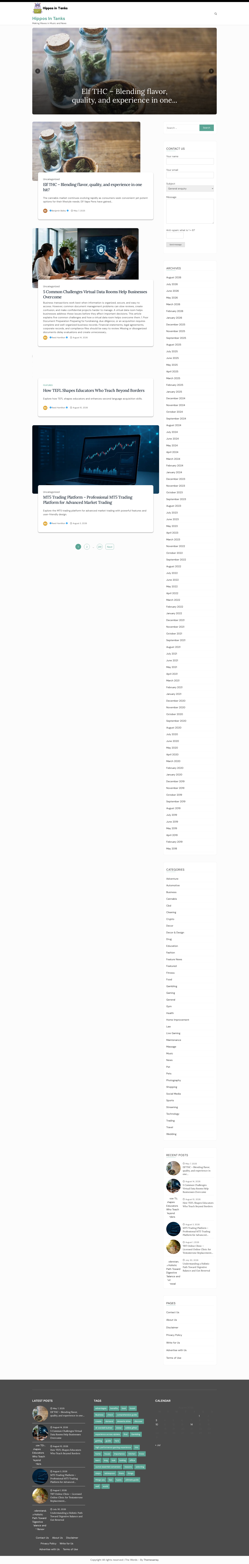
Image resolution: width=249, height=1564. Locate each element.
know (141, 1453)
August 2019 (173, 808)
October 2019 (174, 794)
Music (169, 1053)
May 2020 (172, 747)
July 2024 (172, 432)
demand (109, 1421)
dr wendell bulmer (103, 1427)
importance (119, 1453)
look (113, 1460)
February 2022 (174, 606)
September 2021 (175, 640)
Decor (169, 925)
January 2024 (174, 472)
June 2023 (172, 519)
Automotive (173, 885)
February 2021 (174, 687)
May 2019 (171, 828)
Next (109, 546)
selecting (140, 1466)
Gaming (170, 992)
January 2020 (174, 774)
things (130, 1473)
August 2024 (173, 425)
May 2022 (172, 586)
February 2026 (174, 311)
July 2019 (171, 814)
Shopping (171, 1087)
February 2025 (174, 384)
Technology (172, 1113)
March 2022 (173, 599)
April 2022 (172, 593)
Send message (176, 244)
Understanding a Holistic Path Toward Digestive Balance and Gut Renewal (196, 1267)
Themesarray (151, 1559)
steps (98, 1473)
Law (168, 1026)
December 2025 (175, 324)
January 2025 (174, 391)
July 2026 (172, 284)
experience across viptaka (107, 1434)
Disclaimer (172, 1327)
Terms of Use (173, 1357)
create (98, 1421)
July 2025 (172, 351)
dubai (118, 1427)
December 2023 (175, 479)
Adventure (172, 878)
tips (110, 1479)
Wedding (171, 1134)
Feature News (174, 959)
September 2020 (176, 720)
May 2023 (172, 526)
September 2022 (176, 559)
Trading (170, 1120)
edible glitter (131, 1427)
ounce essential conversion (108, 1466)
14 (191, 1424)
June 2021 (172, 660)
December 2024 (175, 398)
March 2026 (173, 304)
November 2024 (175, 405)
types (118, 1479)
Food (169, 979)
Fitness (170, 972)
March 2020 (173, 761)
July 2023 (172, 512)
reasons (128, 1466)
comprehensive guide (127, 1414)
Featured (48, 385)
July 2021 (171, 653)
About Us (171, 1319)
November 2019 (175, 788)
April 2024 (172, 452)
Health (170, 1013)
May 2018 (171, 848)
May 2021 (171, 667)
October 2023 (174, 492)
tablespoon (109, 1473)
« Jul (157, 1445)
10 (157, 1424)
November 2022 (175, 546)
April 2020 (172, 754)
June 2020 (172, 741)
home (98, 1453)
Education (172, 946)
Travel (169, 1127)
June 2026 (172, 290)
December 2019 (175, 781)
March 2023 (173, 539)
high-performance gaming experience (113, 1447)
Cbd (168, 905)
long (106, 1460)
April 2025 (172, 371)
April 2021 (172, 673)
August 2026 (173, 277)
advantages (100, 1408)
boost (132, 1408)
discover (138, 1421)
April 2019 (172, 835)
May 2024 (172, 445)
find (125, 1434)
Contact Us (172, 1312)
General (170, 999)
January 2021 (173, 694)
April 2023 (172, 532)
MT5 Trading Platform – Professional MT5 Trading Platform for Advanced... (196, 1231)
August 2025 (173, 344)
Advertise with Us (176, 1350)
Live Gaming (173, 1033)
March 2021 (172, 680)
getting (98, 1440)
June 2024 (172, 438)
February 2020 (174, 768)
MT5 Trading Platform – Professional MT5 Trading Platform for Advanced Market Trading (87, 500)
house (107, 1453)
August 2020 (173, 727)
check (110, 1414)
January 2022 (174, 613)
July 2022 (172, 573)
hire (136, 1447)
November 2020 (175, 707)
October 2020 (174, 714)
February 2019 (174, 841)
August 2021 (173, 647)
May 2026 (172, 297)
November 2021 (175, 626)
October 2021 (174, 633)
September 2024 (176, 418)
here (117, 1440)
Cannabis (171, 898)
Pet (168, 1066)
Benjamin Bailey (59, 210)
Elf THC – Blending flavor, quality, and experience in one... (124, 96)
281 (99, 546)
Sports (170, 1100)
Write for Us (173, 1342)
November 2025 (175, 331)
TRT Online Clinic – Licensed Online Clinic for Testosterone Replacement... (198, 1249)
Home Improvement (177, 1019)
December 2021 (175, 620)
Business (171, 892)
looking (122, 1460)
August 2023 (173, 505)
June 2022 (172, 579)
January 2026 (174, 317)
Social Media (173, 1093)
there (121, 1473)
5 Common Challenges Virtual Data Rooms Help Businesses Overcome (196, 1188)
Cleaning (171, 912)
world (105, 1486)
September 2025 (176, 338)
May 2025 (172, 364)
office (132, 1460)
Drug (169, 939)
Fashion (170, 952)
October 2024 (174, 411)
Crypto (170, 919)
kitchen (132, 1453)
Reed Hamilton (58, 337)
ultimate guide (132, 1479)
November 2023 (175, 485)
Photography (173, 1080)
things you (100, 1479)
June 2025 (172, 358)
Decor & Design (175, 932)
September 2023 (176, 499)
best (124, 1408)
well (97, 1486)
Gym (169, 1006)
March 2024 (173, 458)
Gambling (171, 986)
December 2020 (175, 700)
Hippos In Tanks (48, 18)
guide (108, 1440)
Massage (171, 1046)
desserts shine (124, 1421)
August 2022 (173, 566)
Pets (168, 1073)
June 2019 (172, 821)
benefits (114, 1408)
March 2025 (173, 378)
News (169, 1060)
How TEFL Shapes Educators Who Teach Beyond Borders (93, 390)
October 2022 (174, 553)
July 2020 (172, 734)
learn (97, 1460)
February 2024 (174, 465)
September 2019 (175, 801)
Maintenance (173, 1040)
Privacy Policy (174, 1335)
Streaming (172, 1107)
